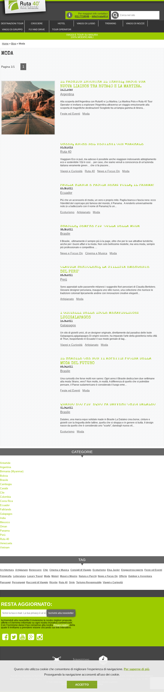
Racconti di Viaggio (37, 582)
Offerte (123, 576)
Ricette (53, 582)
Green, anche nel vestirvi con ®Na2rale (102, 144)
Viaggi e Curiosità (71, 171)
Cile (2, 492)
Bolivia (4, 475)
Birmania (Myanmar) (11, 471)
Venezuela (6, 543)
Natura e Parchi (88, 576)
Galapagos (68, 325)
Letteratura (19, 576)
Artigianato (83, 212)
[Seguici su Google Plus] (31, 637)
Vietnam (5, 547)
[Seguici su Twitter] (14, 637)
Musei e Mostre (68, 576)
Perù (63, 279)
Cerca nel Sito (115, 15)
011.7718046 (82, 16)
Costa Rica (6, 501)
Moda (86, 113)
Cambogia (6, 484)
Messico (5, 522)
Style (72, 582)
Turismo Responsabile (89, 582)
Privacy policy (61, 625)
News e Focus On (108, 171)
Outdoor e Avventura (140, 576)
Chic (45, 570)
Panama (5, 530)
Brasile (65, 233)
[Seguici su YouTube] (22, 637)
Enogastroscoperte (132, 570)
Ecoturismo (67, 212)
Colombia (5, 496)
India (3, 518)
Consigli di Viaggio (80, 570)
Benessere (35, 570)
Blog (13, 43)
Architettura (7, 570)
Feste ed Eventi (70, 113)
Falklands (5, 509)
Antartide (5, 462)
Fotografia (6, 576)
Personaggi (18, 582)
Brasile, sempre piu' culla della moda (100, 226)
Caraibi (4, 488)
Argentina (67, 94)
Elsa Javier (113, 570)
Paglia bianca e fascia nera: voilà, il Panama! (107, 185)
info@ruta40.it (100, 16)
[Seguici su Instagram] (40, 637)
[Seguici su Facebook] (5, 637)
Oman (3, 526)
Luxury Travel (35, 576)
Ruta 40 (65, 151)
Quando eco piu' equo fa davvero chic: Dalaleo (108, 404)
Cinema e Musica (96, 253)
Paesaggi (5, 582)
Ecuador (66, 192)
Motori (55, 576)
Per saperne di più (136, 669)
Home (5, 43)
